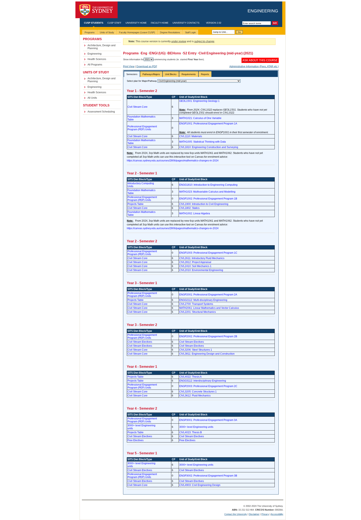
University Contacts (186, 23)
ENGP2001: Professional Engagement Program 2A (208, 294)
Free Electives (135, 440)
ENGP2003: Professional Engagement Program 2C (208, 386)
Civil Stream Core (137, 106)
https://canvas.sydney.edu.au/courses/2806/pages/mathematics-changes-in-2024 (173, 160)
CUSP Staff (114, 23)
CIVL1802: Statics (189, 208)
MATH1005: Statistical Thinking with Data (202, 141)
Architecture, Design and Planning (102, 47)
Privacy (265, 514)
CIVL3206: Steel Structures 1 (195, 349)
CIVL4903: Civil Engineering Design (199, 485)
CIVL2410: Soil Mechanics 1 (195, 266)
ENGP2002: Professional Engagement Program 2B (208, 336)
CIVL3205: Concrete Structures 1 (198, 391)
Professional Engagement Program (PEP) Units (142, 128)
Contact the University (235, 514)
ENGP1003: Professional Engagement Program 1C (208, 252)
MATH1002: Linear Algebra (194, 213)
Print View (129, 66)
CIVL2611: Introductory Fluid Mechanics (201, 258)
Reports (205, 74)
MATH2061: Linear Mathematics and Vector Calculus (209, 308)
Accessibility (277, 514)
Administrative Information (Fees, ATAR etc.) (254, 66)
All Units (92, 97)
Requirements (189, 74)
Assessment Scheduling (101, 111)
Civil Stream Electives (139, 341)
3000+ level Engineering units (196, 426)
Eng (144, 53)
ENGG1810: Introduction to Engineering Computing (208, 184)
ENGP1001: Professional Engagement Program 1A (208, 123)
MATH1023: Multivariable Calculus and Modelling (207, 191)
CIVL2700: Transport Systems (196, 304)
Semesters (131, 74)
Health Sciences (97, 59)
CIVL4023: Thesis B (190, 432)
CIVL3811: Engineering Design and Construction (207, 353)
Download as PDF (146, 66)
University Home (136, 23)
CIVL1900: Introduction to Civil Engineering (203, 204)
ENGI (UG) (157, 53)
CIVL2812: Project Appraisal (195, 262)
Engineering (263, 10)
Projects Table (135, 204)
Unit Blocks (171, 74)
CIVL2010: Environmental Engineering (201, 270)
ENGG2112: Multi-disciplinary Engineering (203, 300)
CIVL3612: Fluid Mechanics (195, 395)
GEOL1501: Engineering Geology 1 (199, 101)
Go (239, 32)
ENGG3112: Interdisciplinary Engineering (202, 380)
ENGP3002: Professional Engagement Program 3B (208, 475)
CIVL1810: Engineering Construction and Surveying (208, 147)
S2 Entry (190, 53)
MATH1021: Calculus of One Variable (200, 118)
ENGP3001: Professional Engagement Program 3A (208, 420)
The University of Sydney (96, 9)
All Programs (95, 64)
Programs (131, 53)
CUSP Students (93, 23)
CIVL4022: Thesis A (190, 376)
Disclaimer (254, 514)
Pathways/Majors (151, 74)
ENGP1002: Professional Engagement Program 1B (208, 198)
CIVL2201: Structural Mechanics (197, 311)
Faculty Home (159, 23)
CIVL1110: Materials (190, 136)
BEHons (174, 53)
